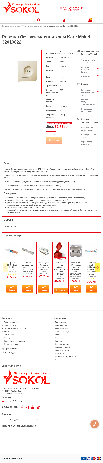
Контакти (58, 338)
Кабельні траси (10, 325)
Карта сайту (60, 354)
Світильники (9, 335)
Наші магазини (61, 325)
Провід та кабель (11, 322)
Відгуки (58, 335)
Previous (5, 267)
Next (97, 267)
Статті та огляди (62, 332)
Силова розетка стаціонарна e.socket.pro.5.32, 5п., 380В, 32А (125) (61, 268)
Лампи (6, 332)
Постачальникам (62, 350)
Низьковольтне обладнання (15, 328)
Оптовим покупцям (62, 344)
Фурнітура (8, 338)
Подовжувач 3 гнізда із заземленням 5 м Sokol (44, 266)
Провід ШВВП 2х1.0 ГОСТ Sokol (12, 265)
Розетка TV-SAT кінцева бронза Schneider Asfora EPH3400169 (75, 268)
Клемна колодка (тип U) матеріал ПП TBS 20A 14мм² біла (27, 267)
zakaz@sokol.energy (73, 7)
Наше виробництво (62, 347)
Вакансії (58, 341)
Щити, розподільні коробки (14, 341)
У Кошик (56, 140)
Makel (61, 62)
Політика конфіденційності (66, 357)
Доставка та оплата (63, 328)
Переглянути (61, 290)
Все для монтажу (11, 344)
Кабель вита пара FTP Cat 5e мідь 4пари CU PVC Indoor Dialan (91, 268)
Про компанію (60, 322)
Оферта (58, 360)
